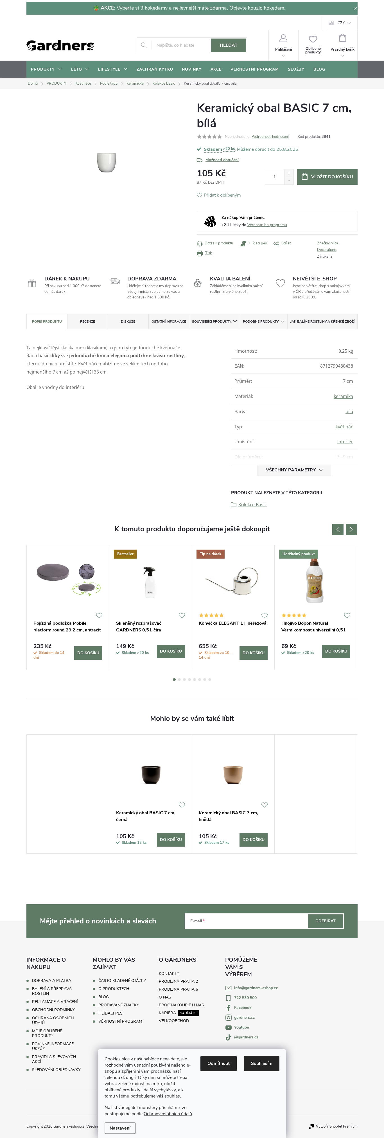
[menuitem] (46, 69)
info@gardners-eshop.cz (256, 988)
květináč (344, 427)
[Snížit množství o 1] (288, 181)
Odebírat (325, 921)
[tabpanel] (68, 607)
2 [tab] (179, 679)
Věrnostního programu (267, 225)
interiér (345, 441)
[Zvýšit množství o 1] (288, 173)
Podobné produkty (261, 321)
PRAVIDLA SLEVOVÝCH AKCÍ (54, 1059)
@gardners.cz (246, 1037)
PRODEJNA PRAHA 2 (178, 981)
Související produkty (211, 321)
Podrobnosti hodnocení (270, 136)
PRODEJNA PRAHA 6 (178, 989)
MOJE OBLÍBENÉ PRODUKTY (47, 1033)
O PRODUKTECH (113, 989)
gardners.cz (244, 1017)
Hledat (229, 45)
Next (351, 529)
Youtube (241, 1027)
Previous (338, 529)
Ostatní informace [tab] (169, 321)
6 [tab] (199, 679)
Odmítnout (218, 1063)
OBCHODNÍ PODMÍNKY (53, 1010)
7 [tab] (204, 679)
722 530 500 (245, 997)
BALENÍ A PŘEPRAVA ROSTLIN (52, 991)
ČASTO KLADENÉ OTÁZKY (122, 981)
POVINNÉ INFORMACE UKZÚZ (53, 1046)
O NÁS (165, 997)
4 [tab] (189, 679)
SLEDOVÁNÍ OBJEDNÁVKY (56, 1069)
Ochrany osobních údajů (168, 1114)
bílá (349, 411)
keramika (343, 396)
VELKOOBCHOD (174, 1021)
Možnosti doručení (222, 160)
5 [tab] (194, 679)
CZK (341, 23)
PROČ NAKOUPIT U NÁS (181, 1005)
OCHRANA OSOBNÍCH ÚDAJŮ (53, 1020)
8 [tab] (209, 679)
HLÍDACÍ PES (110, 1013)
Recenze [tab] (87, 321)
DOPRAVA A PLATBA (51, 980)
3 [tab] (184, 679)
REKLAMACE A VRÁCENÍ (55, 1001)
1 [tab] (174, 679)
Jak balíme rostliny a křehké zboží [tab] (322, 321)
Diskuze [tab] (128, 321)
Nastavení (120, 1128)
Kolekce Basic (252, 504)
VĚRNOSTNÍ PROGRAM (120, 1021)
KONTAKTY (169, 973)
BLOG (103, 997)
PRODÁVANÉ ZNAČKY (118, 1005)
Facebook (243, 1007)
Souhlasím (261, 1063)
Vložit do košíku (332, 177)
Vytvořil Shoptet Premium (337, 1126)
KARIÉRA (167, 1013)
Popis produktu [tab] (47, 321)
